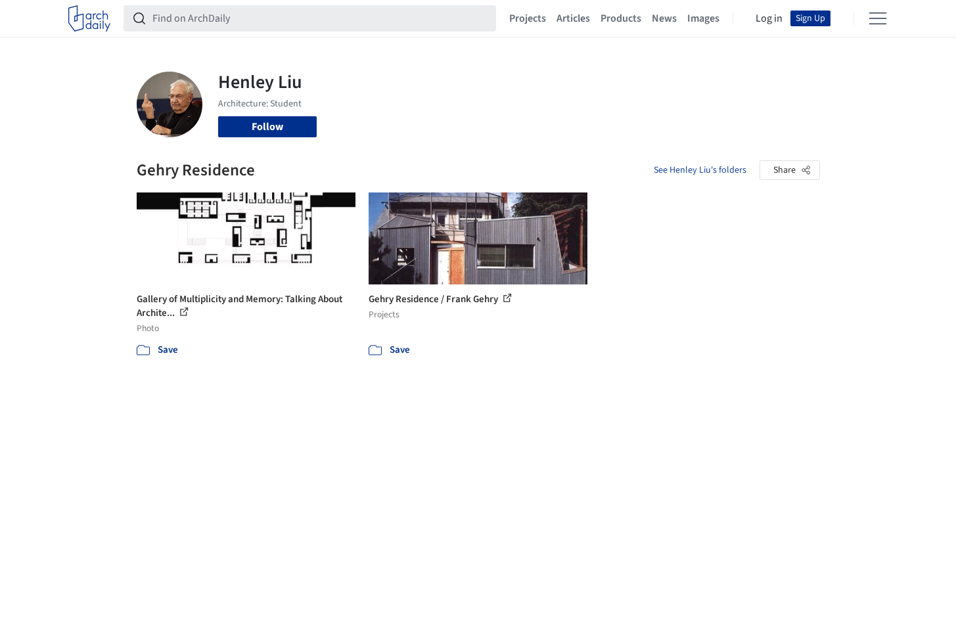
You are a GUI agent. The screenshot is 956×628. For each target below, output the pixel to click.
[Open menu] (877, 18)
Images (703, 18)
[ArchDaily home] (89, 18)
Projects (527, 18)
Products (621, 18)
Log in (769, 18)
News (664, 18)
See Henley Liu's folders (700, 170)
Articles (573, 18)
